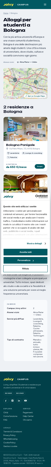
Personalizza (24, 260)
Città (5, 412)
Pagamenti (28, 412)
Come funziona (10, 416)
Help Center (28, 416)
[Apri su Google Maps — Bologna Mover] (36, 82)
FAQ (5, 420)
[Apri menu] (45, 4)
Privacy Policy (9, 435)
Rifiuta (25, 268)
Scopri (39, 166)
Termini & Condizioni (12, 431)
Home (5, 13)
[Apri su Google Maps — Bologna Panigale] (15, 80)
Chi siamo (27, 420)
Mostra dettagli (34, 243)
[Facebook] (5, 400)
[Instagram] (12, 400)
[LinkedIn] (19, 400)
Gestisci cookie (10, 446)
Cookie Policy (9, 442)
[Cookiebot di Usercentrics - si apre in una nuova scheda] (36, 196)
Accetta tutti (26, 252)
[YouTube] (25, 400)
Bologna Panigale (20, 145)
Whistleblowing (10, 439)
